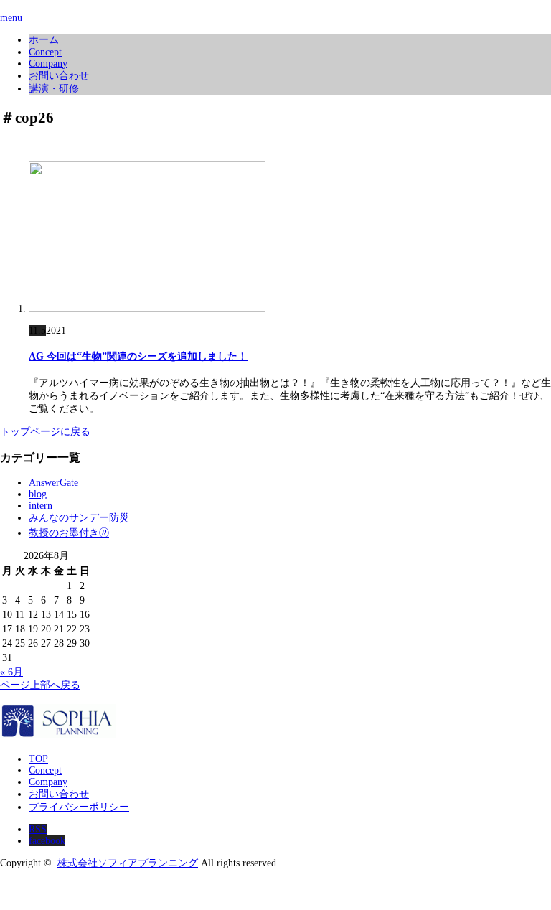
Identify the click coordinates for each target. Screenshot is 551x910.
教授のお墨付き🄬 (69, 532)
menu (11, 17)
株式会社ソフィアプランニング (127, 863)
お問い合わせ (59, 75)
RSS (38, 829)
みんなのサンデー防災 (79, 517)
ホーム (44, 39)
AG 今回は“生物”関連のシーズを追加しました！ (138, 356)
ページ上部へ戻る (40, 685)
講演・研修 (54, 88)
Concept (45, 52)
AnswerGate (53, 482)
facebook (47, 840)
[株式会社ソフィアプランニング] (58, 734)
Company (48, 63)
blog (38, 494)
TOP (38, 759)
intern (40, 505)
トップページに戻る (45, 431)
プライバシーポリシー (79, 807)
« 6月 (11, 672)
